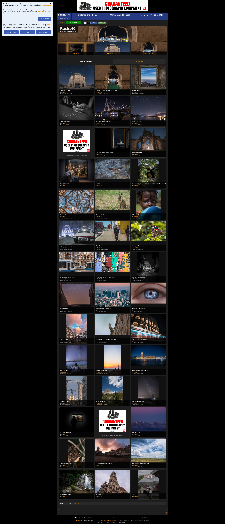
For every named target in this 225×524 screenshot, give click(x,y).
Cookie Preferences (112, 520)
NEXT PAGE (75, 503)
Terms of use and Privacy (100, 520)
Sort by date (139, 61)
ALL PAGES (67, 503)
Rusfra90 (63, 92)
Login (62, 22)
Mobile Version (79, 520)
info (85, 155)
